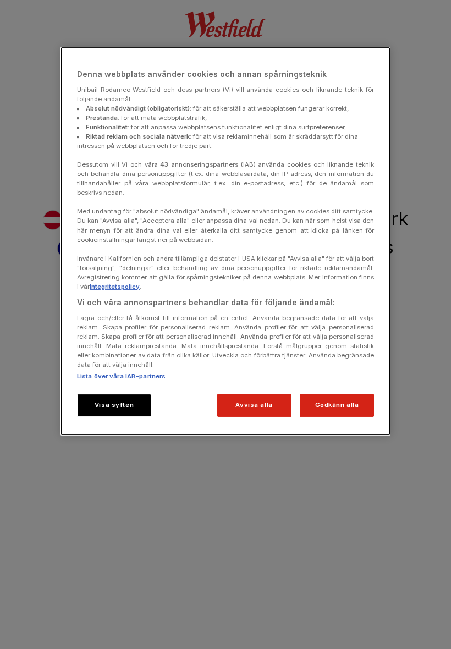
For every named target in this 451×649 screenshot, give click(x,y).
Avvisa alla (253, 405)
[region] (226, 241)
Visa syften (114, 405)
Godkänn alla (337, 405)
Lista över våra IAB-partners (121, 376)
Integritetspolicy (115, 286)
